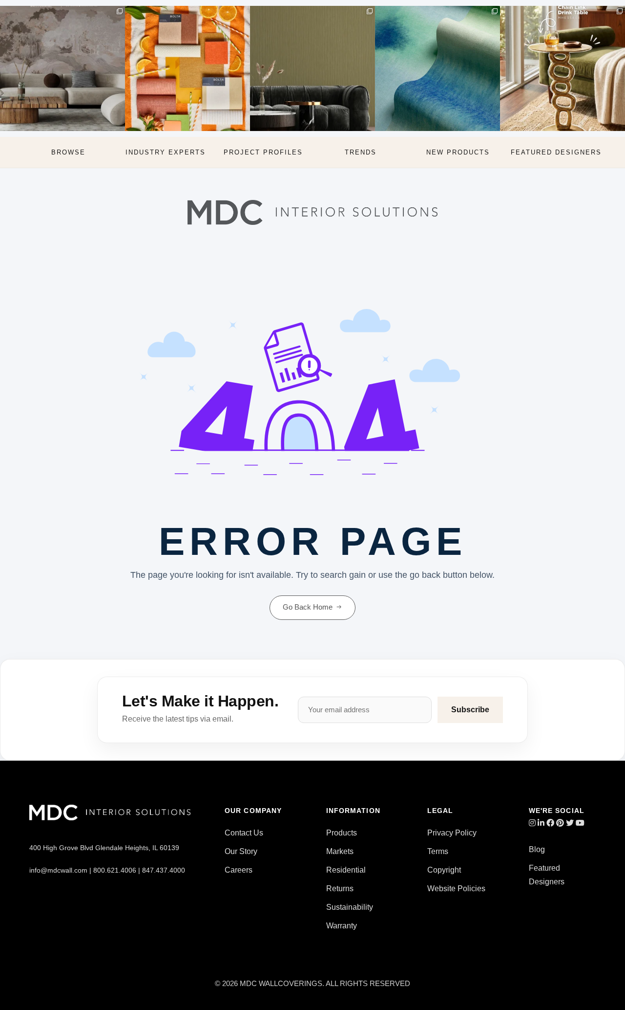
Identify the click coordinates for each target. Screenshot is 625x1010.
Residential (346, 870)
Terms (437, 851)
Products (341, 833)
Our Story (241, 851)
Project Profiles (263, 152)
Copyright (444, 870)
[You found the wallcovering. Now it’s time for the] (562, 68)
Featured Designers (556, 152)
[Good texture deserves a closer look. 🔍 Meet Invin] (437, 68)
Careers (238, 870)
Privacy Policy (452, 833)
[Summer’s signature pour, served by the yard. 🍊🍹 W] (187, 68)
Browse (68, 152)
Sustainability (349, 907)
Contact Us (244, 833)
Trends (360, 152)
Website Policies (456, 888)
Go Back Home (308, 607)
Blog (537, 849)
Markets (340, 851)
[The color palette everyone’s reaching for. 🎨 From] (312, 68)
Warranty (341, 926)
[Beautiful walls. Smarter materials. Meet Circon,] (62, 68)
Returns (340, 888)
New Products (458, 152)
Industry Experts (165, 152)
